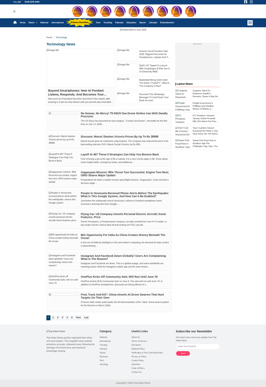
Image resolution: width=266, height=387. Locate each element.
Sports (142, 22)
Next (78, 317)
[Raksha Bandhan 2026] (133, 30)
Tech (98, 22)
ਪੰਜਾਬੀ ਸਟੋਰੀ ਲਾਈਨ (32, 2)
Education (131, 22)
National (44, 22)
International (57, 22)
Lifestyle (153, 22)
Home (22, 22)
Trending (107, 22)
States (32, 22)
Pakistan (119, 22)
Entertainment (167, 22)
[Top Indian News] (55, 331)
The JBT (17, 2)
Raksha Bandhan (79, 22)
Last (86, 317)
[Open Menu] (250, 22)
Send (183, 353)
